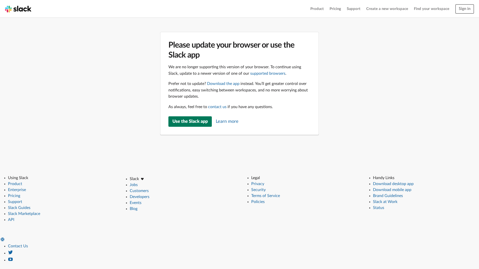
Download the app (223, 84)
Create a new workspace (387, 9)
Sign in (465, 9)
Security (258, 190)
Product (317, 9)
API (11, 220)
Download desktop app (393, 184)
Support (353, 9)
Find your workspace (431, 9)
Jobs (134, 185)
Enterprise (17, 190)
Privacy (257, 184)
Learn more (227, 121)
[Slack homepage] (18, 8)
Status (378, 208)
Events (135, 203)
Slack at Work (385, 202)
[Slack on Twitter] (10, 253)
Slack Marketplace (24, 214)
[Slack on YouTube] (10, 260)
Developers (139, 197)
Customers (139, 191)
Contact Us (18, 246)
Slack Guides (19, 208)
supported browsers (267, 73)
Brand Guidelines (388, 196)
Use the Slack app (190, 121)
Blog (133, 209)
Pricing (335, 9)
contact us (217, 107)
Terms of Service (265, 196)
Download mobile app (392, 190)
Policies (258, 202)
